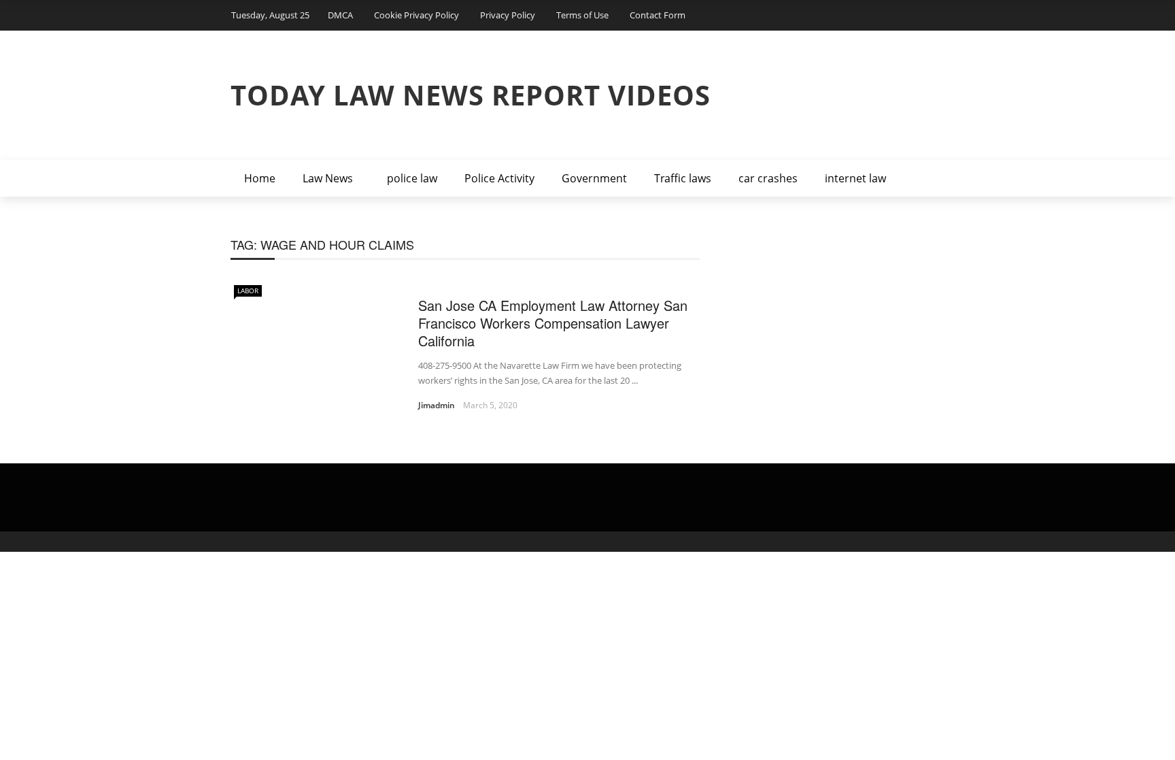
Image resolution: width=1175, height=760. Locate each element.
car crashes (768, 178)
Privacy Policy (507, 15)
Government (594, 178)
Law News (328, 178)
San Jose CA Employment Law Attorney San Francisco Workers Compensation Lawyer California (552, 322)
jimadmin (436, 405)
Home (259, 178)
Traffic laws (682, 178)
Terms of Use (582, 15)
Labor (247, 290)
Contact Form (657, 15)
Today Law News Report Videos (471, 95)
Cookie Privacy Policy (416, 15)
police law (412, 178)
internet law (855, 178)
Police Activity (499, 178)
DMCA (340, 15)
